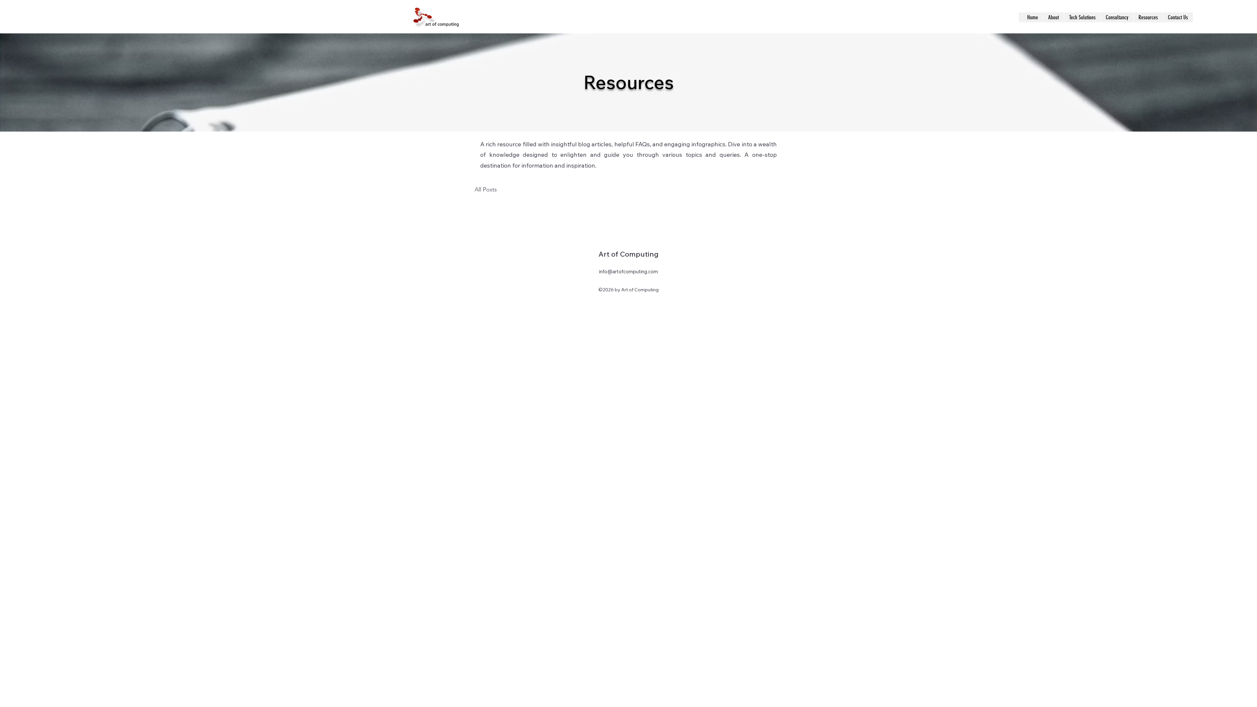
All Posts (486, 189)
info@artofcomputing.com (628, 271)
